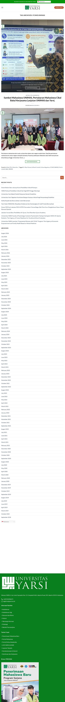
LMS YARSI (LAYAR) (8, 645)
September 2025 (6, 269)
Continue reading (32, 87)
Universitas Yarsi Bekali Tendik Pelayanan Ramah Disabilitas (18, 194)
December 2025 (6, 259)
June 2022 (4, 396)
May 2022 (4, 399)
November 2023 (6, 341)
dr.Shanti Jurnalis (36, 167)
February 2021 (5, 445)
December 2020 (6, 448)
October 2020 (5, 455)
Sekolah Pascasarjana (8, 627)
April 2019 (4, 507)
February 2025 (5, 292)
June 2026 (4, 240)
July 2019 (4, 501)
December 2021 (6, 416)
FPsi (31, 95)
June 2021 (4, 435)
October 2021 (5, 422)
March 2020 (4, 475)
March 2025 (4, 289)
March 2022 (4, 406)
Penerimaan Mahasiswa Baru (10, 636)
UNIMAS (11, 169)
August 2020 (5, 462)
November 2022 (6, 380)
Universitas (36, 95)
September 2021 (6, 426)
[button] (2, 7)
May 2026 (4, 243)
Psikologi (5, 624)
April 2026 (4, 246)
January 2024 (5, 334)
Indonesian (42, 1)
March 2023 (4, 367)
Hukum (4, 618)
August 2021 (5, 429)
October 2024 (5, 305)
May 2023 (4, 360)
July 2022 (4, 393)
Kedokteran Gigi (7, 612)
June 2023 (4, 357)
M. (38, 105)
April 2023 (4, 364)
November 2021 (6, 419)
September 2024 (6, 308)
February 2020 (5, 478)
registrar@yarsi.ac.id (9, 601)
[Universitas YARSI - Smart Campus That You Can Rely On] (32, 7)
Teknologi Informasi (8, 621)
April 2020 (4, 471)
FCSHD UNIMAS (54, 167)
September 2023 (6, 347)
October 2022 (5, 383)
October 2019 (5, 491)
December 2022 (6, 377)
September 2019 (6, 494)
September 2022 (6, 386)
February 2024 (5, 331)
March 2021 (4, 442)
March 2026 (4, 249)
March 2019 (4, 510)
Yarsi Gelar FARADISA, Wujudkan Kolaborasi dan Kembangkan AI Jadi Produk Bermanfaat (27, 204)
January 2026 (5, 256)
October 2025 (5, 266)
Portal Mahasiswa (7, 639)
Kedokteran (5, 609)
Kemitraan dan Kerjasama (9, 654)
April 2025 (4, 285)
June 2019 (4, 504)
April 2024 (4, 324)
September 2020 (6, 458)
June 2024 (4, 318)
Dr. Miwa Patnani (27, 167)
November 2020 (6, 452)
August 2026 (5, 233)
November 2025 (6, 262)
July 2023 (4, 354)
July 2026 (4, 236)
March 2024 (4, 328)
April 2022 (4, 403)
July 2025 (4, 276)
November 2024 (6, 302)
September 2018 (6, 517)
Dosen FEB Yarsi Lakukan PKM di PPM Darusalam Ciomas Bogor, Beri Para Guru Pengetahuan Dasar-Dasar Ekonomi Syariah (32, 208)
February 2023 (5, 370)
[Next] (60, 56)
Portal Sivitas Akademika (9, 642)
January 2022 (5, 413)
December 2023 (6, 337)
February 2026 (5, 253)
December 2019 (6, 484)
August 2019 (5, 497)
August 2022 (5, 390)
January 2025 (5, 295)
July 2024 (4, 315)
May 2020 (4, 468)
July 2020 (4, 465)
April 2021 (4, 439)
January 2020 (5, 481)
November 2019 (6, 488)
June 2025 (4, 279)
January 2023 (5, 373)
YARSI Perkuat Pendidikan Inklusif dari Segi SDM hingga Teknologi (20, 191)
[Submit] (62, 177)
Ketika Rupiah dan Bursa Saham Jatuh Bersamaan (15, 200)
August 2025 (5, 272)
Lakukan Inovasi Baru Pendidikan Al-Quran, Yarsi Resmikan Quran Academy (23, 212)
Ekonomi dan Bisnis (8, 615)
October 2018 (5, 514)
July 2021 (4, 432)
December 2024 (6, 298)
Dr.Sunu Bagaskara (45, 167)
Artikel (28, 95)
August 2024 (5, 311)
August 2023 (5, 351)
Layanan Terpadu (7, 648)
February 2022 (5, 409)
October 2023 (5, 344)
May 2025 (4, 282)
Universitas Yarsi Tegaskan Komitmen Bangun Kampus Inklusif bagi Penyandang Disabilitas (27, 197)
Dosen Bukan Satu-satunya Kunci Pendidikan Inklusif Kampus (32, 77)
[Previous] (4, 56)
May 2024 (4, 321)
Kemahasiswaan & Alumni (9, 651)
